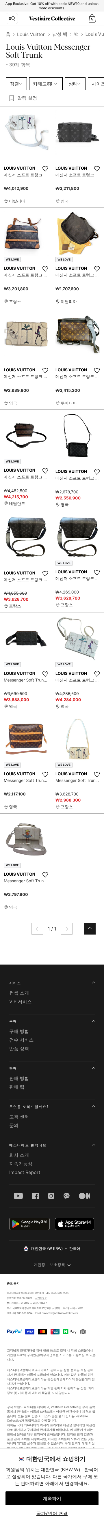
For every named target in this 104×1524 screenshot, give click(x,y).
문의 (13, 1125)
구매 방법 (19, 1031)
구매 (13, 1021)
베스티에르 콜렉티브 (28, 1145)
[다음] (67, 929)
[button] (92, 18)
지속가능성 (20, 1164)
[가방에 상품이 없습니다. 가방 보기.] (92, 18)
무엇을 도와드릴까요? (29, 1106)
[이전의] (37, 929)
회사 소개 (19, 1155)
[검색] (12, 18)
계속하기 (52, 1498)
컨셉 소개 (19, 993)
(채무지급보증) (49, 1355)
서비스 (15, 983)
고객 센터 (19, 1116)
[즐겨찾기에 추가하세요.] (45, 168)
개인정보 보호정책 (49, 1265)
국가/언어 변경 (52, 1513)
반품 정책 (19, 1048)
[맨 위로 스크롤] (90, 929)
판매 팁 (17, 1087)
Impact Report (24, 1172)
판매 (13, 1068)
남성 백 (60, 34)
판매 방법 (19, 1078)
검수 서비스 (21, 1040)
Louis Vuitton (31, 34)
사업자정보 (41, 1298)
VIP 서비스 (20, 1001)
